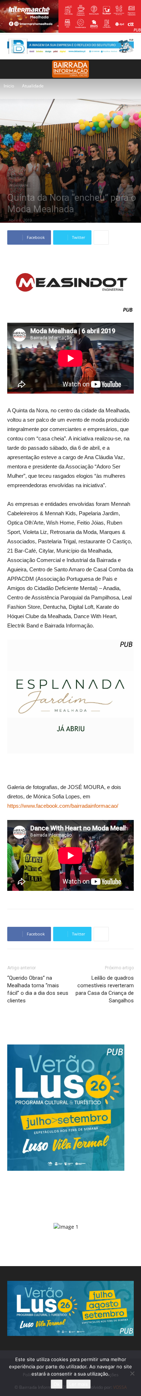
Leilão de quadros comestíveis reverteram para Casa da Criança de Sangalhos (105, 989)
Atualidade (33, 86)
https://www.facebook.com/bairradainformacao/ (62, 806)
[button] (131, 69)
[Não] (132, 1373)
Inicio (9, 86)
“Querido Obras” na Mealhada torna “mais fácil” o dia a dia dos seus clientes (37, 989)
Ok (57, 1384)
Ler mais (78, 1384)
